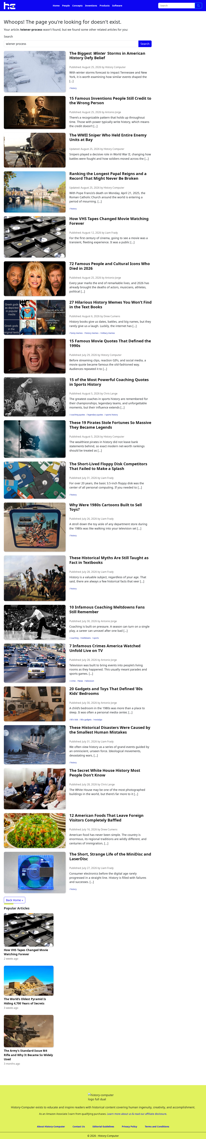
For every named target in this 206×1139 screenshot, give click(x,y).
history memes (91, 342)
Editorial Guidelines (103, 1135)
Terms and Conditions (157, 1135)
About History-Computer (51, 1135)
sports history (112, 423)
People (66, 14)
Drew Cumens (112, 325)
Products (105, 14)
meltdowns (86, 647)
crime (73, 690)
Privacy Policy (129, 1135)
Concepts (77, 14)
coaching (74, 647)
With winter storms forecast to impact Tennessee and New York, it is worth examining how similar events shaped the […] (108, 86)
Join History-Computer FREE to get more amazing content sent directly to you (67, 5)
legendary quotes (95, 423)
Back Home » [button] (14, 909)
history (73, 97)
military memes (108, 342)
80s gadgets (86, 728)
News (80, 690)
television (89, 690)
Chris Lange (110, 402)
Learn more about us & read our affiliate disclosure (136, 1123)
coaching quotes (77, 423)
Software (117, 14)
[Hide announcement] (203, 4)
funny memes (76, 342)
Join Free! (177, 5)
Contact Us (79, 1135)
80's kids (74, 728)
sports (96, 647)
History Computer (115, 76)
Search (8, 45)
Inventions (91, 14)
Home (56, 14)
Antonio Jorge (113, 121)
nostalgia (98, 728)
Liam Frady (111, 241)
